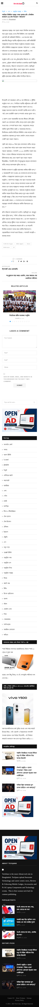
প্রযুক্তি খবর (7, 557)
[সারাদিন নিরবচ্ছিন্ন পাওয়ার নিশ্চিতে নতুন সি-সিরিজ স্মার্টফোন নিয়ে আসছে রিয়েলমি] (8, 756)
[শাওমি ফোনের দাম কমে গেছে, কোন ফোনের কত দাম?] (8, 910)
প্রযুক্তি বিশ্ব (8, 568)
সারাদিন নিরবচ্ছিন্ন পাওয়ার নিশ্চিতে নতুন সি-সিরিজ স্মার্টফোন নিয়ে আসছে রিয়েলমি (27, 755)
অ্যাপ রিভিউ (7, 455)
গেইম (5, 496)
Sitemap (29, 998)
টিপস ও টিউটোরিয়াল (9, 511)
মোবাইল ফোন (8, 609)
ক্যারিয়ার (6, 485)
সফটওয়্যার (7, 624)
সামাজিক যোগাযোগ (9, 629)
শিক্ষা (5, 614)
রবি (13, 247)
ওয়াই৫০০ (29, 739)
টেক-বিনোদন (7, 521)
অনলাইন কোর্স (8, 444)
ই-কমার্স (6, 460)
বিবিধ (25, 11)
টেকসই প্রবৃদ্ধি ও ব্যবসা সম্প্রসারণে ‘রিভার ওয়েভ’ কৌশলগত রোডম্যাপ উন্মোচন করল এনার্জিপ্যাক (27, 771)
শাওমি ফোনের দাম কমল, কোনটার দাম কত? (26, 933)
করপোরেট (6, 480)
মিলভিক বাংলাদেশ (6, 247)
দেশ (9, 11)
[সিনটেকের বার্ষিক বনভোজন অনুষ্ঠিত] (19, 301)
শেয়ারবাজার (7, 619)
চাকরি (5, 501)
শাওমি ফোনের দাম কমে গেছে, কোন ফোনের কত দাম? (25, 908)
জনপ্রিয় (6, 506)
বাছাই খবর (7, 583)
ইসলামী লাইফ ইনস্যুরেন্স (8, 244)
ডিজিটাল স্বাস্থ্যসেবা (19, 244)
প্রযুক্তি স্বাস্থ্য (17, 11)
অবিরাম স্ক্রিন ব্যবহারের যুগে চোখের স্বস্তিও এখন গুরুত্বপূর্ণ (26, 786)
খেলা (5, 491)
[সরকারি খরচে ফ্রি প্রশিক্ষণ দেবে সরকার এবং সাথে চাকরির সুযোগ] (8, 922)
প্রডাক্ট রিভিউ (8, 552)
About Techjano (20, 998)
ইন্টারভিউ (6, 465)
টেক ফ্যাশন (7, 516)
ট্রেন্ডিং (6, 537)
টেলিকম (6, 527)
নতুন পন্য (7, 547)
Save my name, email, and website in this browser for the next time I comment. (18, 379)
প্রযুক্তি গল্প (7, 563)
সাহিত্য (6, 635)
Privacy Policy (19, 1000)
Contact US (11, 998)
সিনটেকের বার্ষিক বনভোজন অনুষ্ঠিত (19, 315)
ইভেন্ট (3, 11)
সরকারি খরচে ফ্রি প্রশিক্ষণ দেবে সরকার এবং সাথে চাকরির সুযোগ (26, 920)
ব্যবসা (5, 599)
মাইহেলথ (28, 244)
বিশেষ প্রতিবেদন (9, 593)
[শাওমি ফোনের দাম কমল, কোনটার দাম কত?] (8, 935)
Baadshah (12, 19)
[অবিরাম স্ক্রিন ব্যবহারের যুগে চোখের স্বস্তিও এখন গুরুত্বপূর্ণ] (8, 788)
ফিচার (5, 578)
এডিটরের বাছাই (8, 475)
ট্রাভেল (6, 532)
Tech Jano (18, 1004)
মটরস (5, 604)
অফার (5, 450)
